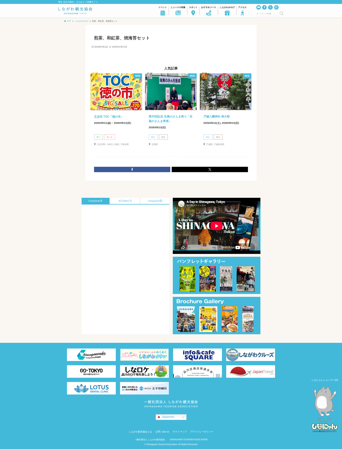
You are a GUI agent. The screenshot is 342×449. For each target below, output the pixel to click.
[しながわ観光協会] (75, 10)
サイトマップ (180, 431)
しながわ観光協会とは (140, 431)
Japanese (167, 416)
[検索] (281, 13)
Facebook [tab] (94, 200)
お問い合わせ (162, 431)
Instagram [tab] (153, 200)
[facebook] (264, 7)
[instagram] (276, 7)
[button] (132, 169)
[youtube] (258, 7)
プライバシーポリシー (201, 431)
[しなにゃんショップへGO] (325, 410)
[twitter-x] (270, 7)
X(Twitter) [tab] (123, 200)
